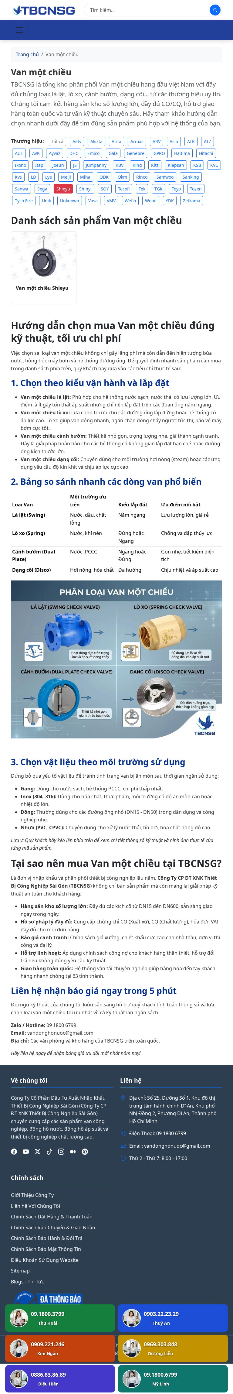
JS (75, 165)
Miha (85, 177)
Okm (122, 177)
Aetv (77, 141)
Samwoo (165, 177)
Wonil (151, 201)
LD (33, 177)
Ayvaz (54, 153)
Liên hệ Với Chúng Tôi (35, 1206)
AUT (19, 153)
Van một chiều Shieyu (42, 288)
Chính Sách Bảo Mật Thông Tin (46, 1249)
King (137, 165)
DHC (73, 153)
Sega (42, 189)
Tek (142, 189)
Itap (39, 165)
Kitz (155, 165)
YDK (170, 201)
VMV (111, 201)
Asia (174, 141)
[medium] (73, 1152)
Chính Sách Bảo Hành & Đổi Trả (47, 1238)
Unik (46, 201)
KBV (119, 165)
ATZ (207, 141)
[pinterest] (85, 1152)
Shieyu (63, 189)
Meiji (66, 177)
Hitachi (206, 153)
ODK (104, 177)
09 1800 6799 (171, 1133)
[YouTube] (26, 1152)
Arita (116, 141)
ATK (191, 141)
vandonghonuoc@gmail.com (177, 1145)
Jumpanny (96, 165)
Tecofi (124, 189)
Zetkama (191, 201)
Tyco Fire (24, 201)
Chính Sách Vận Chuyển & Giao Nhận (53, 1227)
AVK (36, 153)
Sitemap (20, 1270)
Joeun (58, 165)
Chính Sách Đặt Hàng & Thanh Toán (52, 1216)
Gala (113, 153)
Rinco (141, 177)
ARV (156, 141)
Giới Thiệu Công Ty (32, 1195)
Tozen (196, 189)
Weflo (130, 201)
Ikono (20, 165)
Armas (137, 141)
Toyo (176, 189)
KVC (214, 165)
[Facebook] (14, 1152)
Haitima (182, 153)
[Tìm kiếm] (215, 10)
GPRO (159, 153)
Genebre (135, 153)
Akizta (96, 141)
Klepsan (176, 165)
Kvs (18, 177)
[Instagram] (61, 1152)
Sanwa (21, 189)
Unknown (69, 201)
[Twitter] (38, 1152)
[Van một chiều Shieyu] (43, 256)
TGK (158, 189)
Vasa (93, 201)
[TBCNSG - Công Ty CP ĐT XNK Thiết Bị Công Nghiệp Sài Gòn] (43, 9)
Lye (48, 177)
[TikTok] (49, 1152)
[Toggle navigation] (19, 30)
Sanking (191, 177)
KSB (197, 165)
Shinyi (85, 189)
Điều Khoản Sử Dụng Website (45, 1260)
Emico (93, 153)
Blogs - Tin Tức (27, 1281)
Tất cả (57, 141)
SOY (105, 189)
